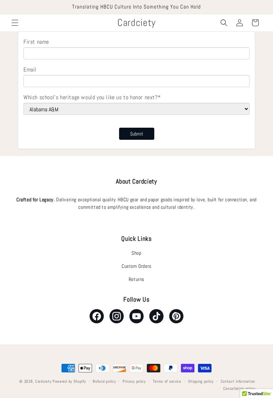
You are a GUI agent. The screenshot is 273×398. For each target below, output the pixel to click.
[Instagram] (116, 316)
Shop (136, 253)
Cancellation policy (239, 388)
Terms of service (167, 381)
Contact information (238, 381)
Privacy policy (134, 381)
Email (30, 69)
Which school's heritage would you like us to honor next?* (92, 97)
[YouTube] (136, 316)
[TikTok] (156, 316)
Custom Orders (136, 266)
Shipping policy (201, 381)
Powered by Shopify (69, 381)
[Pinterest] (176, 316)
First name (36, 42)
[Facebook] (97, 316)
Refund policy (104, 381)
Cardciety (43, 381)
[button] (15, 23)
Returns (136, 279)
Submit (136, 134)
